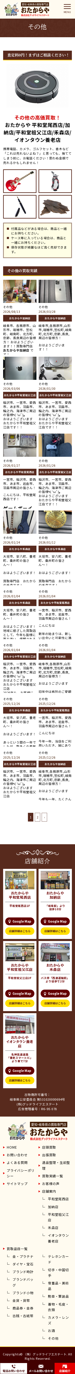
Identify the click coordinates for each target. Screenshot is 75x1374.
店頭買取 (49, 1147)
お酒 (51, 1330)
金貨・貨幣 (21, 1300)
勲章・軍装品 (58, 1296)
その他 (53, 1338)
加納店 (53, 1206)
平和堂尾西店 (58, 1198)
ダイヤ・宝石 (23, 1264)
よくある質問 (17, 1162)
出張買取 (49, 1154)
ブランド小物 (23, 1292)
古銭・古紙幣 (23, 1315)
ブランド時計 (23, 1271)
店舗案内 (49, 1191)
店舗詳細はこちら (20, 931)
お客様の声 (51, 1183)
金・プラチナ (23, 1256)
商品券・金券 (23, 1308)
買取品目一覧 (17, 1248)
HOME (12, 1147)
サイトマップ (17, 1183)
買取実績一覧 (52, 1175)
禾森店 (53, 1227)
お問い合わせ (17, 1154)
